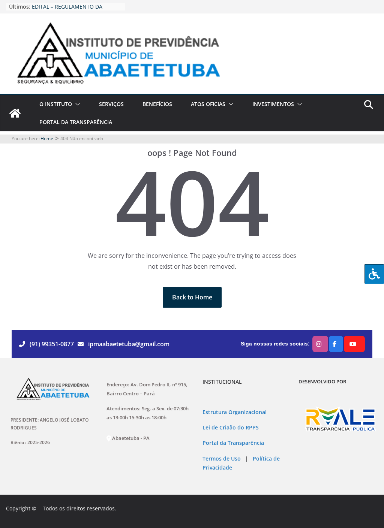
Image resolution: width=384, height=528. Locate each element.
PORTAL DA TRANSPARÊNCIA (75, 122)
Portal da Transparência (233, 443)
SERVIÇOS (111, 104)
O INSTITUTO (55, 104)
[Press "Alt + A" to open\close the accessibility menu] (374, 274)
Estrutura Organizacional (234, 412)
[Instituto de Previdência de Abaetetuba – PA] (15, 113)
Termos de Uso (221, 458)
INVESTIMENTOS (273, 104)
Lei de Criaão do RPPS (230, 427)
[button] (76, 104)
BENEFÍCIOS (157, 104)
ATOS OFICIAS (208, 104)
